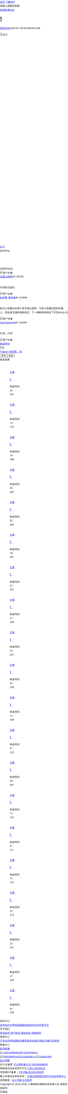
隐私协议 (26, 1033)
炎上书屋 (17, 1080)
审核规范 (36, 1033)
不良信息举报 (7, 1040)
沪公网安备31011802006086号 (31, 1064)
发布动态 (5, 1025)
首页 (2, 2)
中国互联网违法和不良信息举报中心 (46, 1076)
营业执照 (5, 1033)
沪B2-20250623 (36, 1068)
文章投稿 (15, 1025)
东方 (2, 246)
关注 (3, 355)
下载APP (10, 2)
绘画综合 (10, 9)
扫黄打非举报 (51, 1040)
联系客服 (5, 1048)
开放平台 (44, 1025)
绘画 (2, 9)
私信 (11, 355)
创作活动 (34, 1025)
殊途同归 (5, 28)
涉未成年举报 (36, 1040)
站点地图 (5, 1060)
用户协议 (15, 1033)
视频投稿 (24, 1025)
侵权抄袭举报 (22, 1040)
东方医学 (27, 1080)
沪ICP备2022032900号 (31, 1072)
